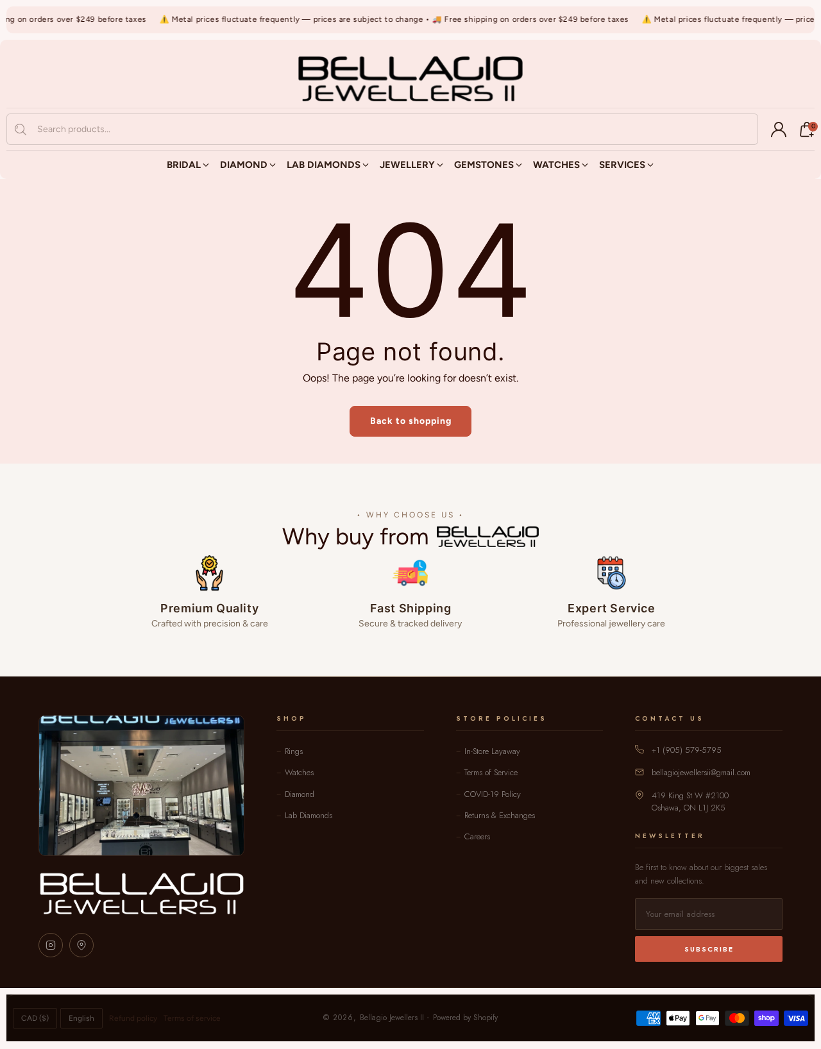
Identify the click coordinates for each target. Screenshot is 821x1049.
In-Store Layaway (492, 751)
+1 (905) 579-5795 (687, 750)
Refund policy (133, 1018)
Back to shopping (411, 420)
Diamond (299, 794)
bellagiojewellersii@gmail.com (701, 772)
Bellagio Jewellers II (392, 1017)
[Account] (778, 129)
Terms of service (192, 1018)
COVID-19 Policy (492, 794)
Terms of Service (491, 772)
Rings (294, 751)
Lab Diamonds (308, 815)
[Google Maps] (81, 945)
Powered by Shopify (465, 1017)
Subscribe (709, 949)
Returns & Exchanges (499, 815)
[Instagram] (50, 945)
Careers (477, 836)
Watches (299, 772)
